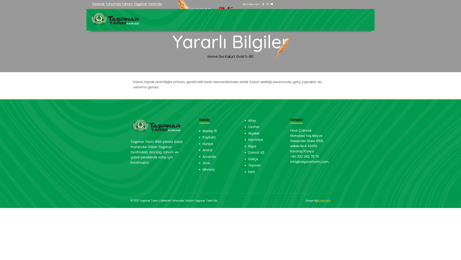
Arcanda (209, 157)
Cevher (253, 127)
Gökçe (253, 159)
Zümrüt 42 (256, 152)
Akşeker (254, 133)
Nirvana (209, 169)
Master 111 (210, 131)
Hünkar (208, 144)
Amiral (207, 150)
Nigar (252, 146)
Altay (252, 120)
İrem (251, 172)
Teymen (254, 165)
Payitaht (209, 137)
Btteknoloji (323, 200)
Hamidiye (255, 140)
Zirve (206, 163)
